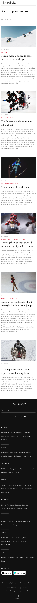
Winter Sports (26, 456)
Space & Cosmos (6, 485)
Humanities (5, 492)
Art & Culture (5, 509)
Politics (4, 427)
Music (13, 509)
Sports (3, 447)
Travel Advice (15, 541)
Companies (18, 521)
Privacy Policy (26, 588)
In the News (19, 558)
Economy (27, 433)
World (13, 436)
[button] (32, 2)
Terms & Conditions (12, 588)
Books (26, 509)
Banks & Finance (6, 525)
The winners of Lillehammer (16, 187)
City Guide (23, 538)
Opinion (3, 558)
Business (4, 516)
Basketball (17, 456)
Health (13, 433)
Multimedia (5, 469)
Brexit (18, 436)
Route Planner (5, 545)
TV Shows (10, 505)
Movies (3, 505)
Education (19, 433)
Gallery (32, 558)
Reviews (4, 472)
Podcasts (18, 505)
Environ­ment (5, 433)
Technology (5, 463)
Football (28, 453)
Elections (4, 440)
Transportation (14, 469)
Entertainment (6, 499)
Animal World (17, 485)
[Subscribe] (34, 411)
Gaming (16, 472)
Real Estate (26, 521)
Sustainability (5, 541)
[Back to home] (9, 2)
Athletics (4, 456)
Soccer (10, 456)
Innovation (32, 469)
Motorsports (14, 453)
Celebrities (19, 509)
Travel (3, 532)
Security (10, 472)
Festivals (25, 505)
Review (3, 561)
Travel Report (15, 538)
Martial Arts (5, 453)
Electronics (23, 469)
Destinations (5, 538)
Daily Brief (11, 558)
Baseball (22, 453)
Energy (15, 525)
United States (5, 436)
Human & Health (6, 489)
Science (3, 480)
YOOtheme (31, 583)
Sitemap (28, 591)
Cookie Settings (11, 591)
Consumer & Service (25, 525)
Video (26, 558)
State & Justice (26, 436)
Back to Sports (6, 19)
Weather (24, 541)
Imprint (21, 591)
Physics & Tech (18, 489)
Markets (11, 521)
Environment (28, 489)
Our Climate (27, 485)
